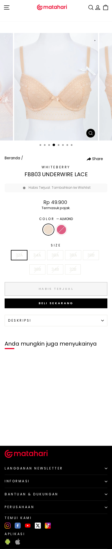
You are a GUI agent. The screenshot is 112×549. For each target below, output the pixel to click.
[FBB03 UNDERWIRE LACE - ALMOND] (10, 432)
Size (56, 245)
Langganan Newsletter (34, 468)
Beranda (12, 158)
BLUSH (61, 229)
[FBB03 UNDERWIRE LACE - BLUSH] (17, 432)
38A (55, 255)
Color (56, 219)
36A (73, 255)
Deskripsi (20, 320)
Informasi (17, 481)
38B (91, 255)
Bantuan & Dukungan (31, 494)
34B (55, 269)
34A (37, 255)
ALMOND (48, 229)
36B (37, 269)
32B (72, 269)
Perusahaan (19, 507)
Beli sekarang (56, 303)
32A (19, 255)
